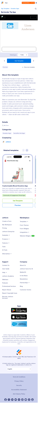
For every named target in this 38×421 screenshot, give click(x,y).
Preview (18, 205)
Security (19, 385)
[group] (17, 182)
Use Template (19, 61)
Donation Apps (15, 8)
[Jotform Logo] (2, 3)
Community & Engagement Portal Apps (14, 195)
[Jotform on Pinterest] (22, 399)
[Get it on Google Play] (19, 310)
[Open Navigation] (36, 2)
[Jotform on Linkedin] (12, 399)
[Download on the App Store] (19, 317)
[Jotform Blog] (19, 399)
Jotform (8, 142)
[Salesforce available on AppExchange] (19, 324)
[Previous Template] (4, 61)
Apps (6, 2)
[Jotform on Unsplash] (32, 399)
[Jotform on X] (9, 399)
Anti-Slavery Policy (19, 394)
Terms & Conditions (19, 377)
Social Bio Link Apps (19, 133)
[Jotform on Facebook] (5, 399)
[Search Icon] (35, 8)
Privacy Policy (19, 381)
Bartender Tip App (8, 12)
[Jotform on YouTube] (25, 399)
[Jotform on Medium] (15, 399)
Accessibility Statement (19, 389)
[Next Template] (33, 61)
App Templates (5, 8)
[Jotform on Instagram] (29, 399)
